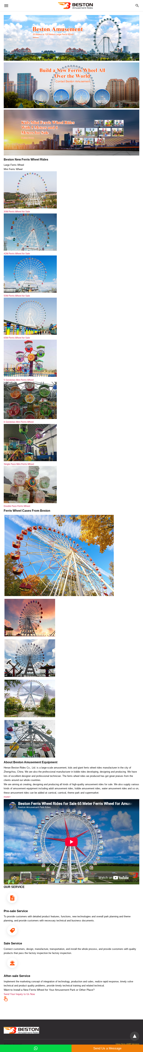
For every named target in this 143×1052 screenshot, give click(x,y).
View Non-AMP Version (127, 1044)
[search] (137, 5)
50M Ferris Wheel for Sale (17, 295)
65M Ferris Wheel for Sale (17, 337)
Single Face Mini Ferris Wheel (19, 464)
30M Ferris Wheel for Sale (17, 211)
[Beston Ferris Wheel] (75, 5)
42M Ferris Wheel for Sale (17, 253)
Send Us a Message (107, 1048)
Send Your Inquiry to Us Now (19, 994)
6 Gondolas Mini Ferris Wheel (19, 422)
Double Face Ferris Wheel (17, 506)
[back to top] (134, 1036)
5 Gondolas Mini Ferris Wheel (19, 380)
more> (7, 796)
